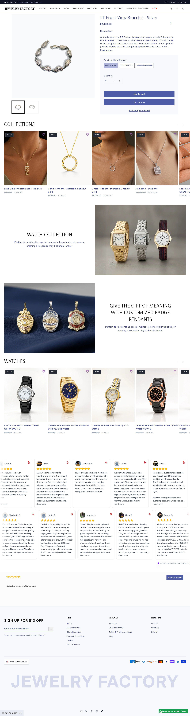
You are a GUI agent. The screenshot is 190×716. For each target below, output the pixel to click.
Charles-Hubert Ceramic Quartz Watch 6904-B (21, 427)
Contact (70, 641)
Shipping (155, 628)
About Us (113, 623)
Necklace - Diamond (147, 188)
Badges (43, 8)
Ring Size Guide (73, 628)
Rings (66, 8)
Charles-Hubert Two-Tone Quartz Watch (110, 427)
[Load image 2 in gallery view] (32, 107)
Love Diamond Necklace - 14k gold (23, 188)
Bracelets (78, 8)
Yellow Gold (126, 65)
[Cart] (183, 8)
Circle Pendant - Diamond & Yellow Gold (67, 190)
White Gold (111, 65)
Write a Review (73, 645)
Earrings (105, 8)
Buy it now (139, 102)
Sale (154, 8)
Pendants (55, 8)
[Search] (170, 8)
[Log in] (177, 8)
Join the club (9, 712)
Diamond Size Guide (75, 636)
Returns (154, 632)
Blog (111, 636)
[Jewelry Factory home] (19, 8)
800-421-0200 (179, 2)
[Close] (20, 713)
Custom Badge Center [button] (137, 8)
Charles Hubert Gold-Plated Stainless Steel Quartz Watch (68, 427)
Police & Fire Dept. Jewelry (120, 632)
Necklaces (92, 8)
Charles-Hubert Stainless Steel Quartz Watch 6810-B (157, 427)
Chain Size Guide (74, 632)
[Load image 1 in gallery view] (18, 107)
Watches (118, 8)
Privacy (154, 623)
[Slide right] (183, 125)
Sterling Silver (145, 66)
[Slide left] (177, 125)
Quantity (108, 76)
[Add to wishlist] (170, 23)
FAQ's (69, 623)
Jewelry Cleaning (116, 628)
